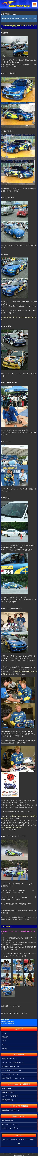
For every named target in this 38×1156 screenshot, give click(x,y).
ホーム (4, 1033)
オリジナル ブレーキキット (10, 1124)
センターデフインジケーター (11, 1074)
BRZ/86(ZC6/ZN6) (7, 1100)
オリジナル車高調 (7, 1120)
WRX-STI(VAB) (6, 1088)
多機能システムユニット (9, 1059)
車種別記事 (5, 1037)
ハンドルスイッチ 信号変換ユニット (13, 1063)
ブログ (4, 1041)
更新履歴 (4, 1048)
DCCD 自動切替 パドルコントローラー (14, 1078)
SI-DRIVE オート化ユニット (10, 1066)
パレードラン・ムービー (9, 897)
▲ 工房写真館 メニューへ (10, 14)
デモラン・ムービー (7, 890)
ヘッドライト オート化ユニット (11, 1070)
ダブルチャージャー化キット (11, 1128)
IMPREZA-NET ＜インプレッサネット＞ (17, 1154)
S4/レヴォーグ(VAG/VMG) (10, 1096)
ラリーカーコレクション (19, 656)
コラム (4, 1045)
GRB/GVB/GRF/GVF (8, 1092)
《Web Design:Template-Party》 (19, 1155)
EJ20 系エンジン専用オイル (10, 1110)
